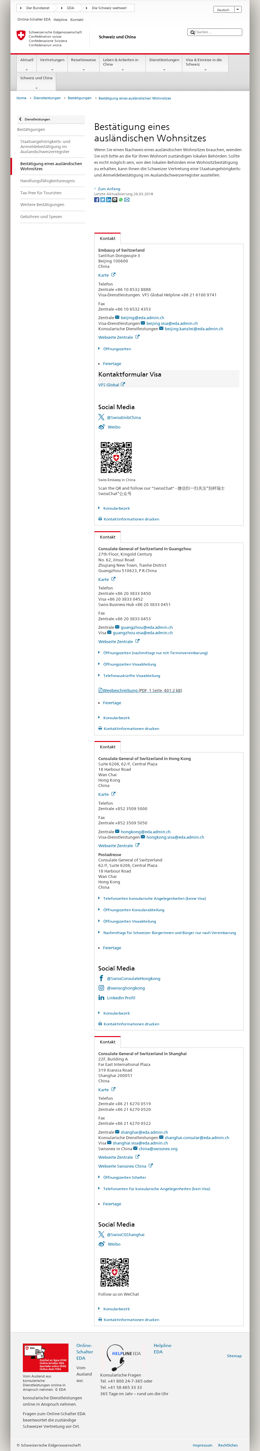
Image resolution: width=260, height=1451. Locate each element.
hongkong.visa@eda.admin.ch (175, 837)
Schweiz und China (36, 77)
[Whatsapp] (121, 199)
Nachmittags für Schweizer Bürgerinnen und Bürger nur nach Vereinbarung (169, 932)
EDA (70, 8)
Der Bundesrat (37, 8)
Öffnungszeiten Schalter (124, 1177)
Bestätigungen (80, 98)
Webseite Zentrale (116, 337)
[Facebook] (97, 199)
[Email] (126, 199)
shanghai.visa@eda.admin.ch (140, 1142)
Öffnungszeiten (116, 348)
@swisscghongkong (126, 987)
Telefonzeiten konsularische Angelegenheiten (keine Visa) (154, 898)
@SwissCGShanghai (126, 1234)
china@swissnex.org (158, 1148)
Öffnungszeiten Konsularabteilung (133, 909)
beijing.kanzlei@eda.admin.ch (194, 328)
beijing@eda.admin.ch (142, 317)
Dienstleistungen (164, 59)
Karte (104, 275)
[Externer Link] (116, 457)
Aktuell (26, 59)
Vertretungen (52, 59)
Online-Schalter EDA (84, 1352)
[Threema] (115, 199)
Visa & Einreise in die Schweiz (204, 62)
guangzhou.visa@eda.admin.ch (143, 632)
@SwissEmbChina (124, 417)
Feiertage (112, 363)
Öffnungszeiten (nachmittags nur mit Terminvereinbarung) (154, 652)
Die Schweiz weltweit (109, 8)
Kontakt (104, 238)
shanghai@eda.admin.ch (144, 1132)
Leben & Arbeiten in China (120, 62)
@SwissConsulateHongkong (133, 978)
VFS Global (108, 384)
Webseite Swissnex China (122, 1166)
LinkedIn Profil (121, 997)
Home (21, 98)
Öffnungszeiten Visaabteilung (129, 664)
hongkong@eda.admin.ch (146, 831)
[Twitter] (103, 199)
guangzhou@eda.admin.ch (147, 627)
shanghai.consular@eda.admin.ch (197, 1137)
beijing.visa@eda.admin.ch (172, 323)
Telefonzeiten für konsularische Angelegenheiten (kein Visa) (156, 1188)
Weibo (114, 426)
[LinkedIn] (109, 199)
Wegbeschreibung (142, 690)
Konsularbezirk (116, 508)
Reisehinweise (83, 59)
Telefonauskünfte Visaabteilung (131, 675)
